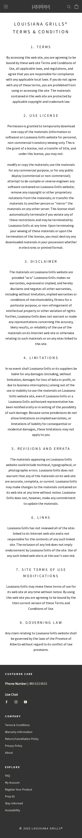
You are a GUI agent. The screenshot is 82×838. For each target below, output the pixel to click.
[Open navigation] (6, 6)
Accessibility (12, 810)
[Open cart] (76, 6)
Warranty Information (18, 732)
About (9, 753)
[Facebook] (6, 701)
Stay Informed (14, 803)
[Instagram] (16, 701)
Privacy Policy (13, 746)
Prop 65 (10, 796)
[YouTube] (25, 701)
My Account (12, 783)
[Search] (69, 6)
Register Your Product (18, 790)
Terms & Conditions (17, 725)
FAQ (7, 776)
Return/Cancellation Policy (22, 739)
